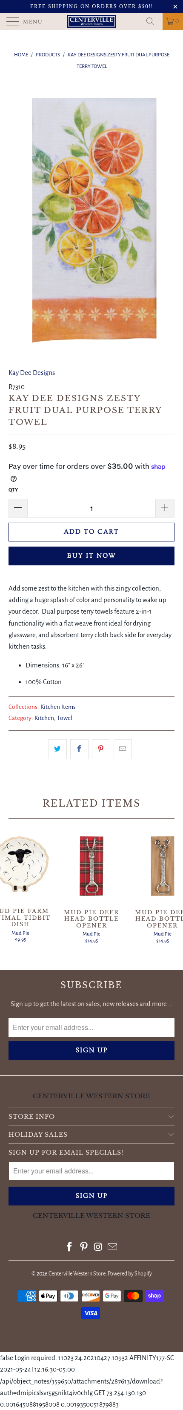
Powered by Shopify (130, 1274)
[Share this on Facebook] (79, 749)
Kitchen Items (58, 707)
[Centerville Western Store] (91, 21)
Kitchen (44, 718)
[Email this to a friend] (123, 749)
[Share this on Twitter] (58, 749)
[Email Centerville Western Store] (112, 1248)
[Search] (153, 21)
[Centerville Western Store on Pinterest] (83, 1248)
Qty (13, 490)
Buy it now (91, 555)
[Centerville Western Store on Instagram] (98, 1248)
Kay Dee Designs (32, 372)
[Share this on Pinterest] (101, 749)
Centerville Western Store (77, 1274)
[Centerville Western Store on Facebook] (69, 1248)
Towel (64, 718)
